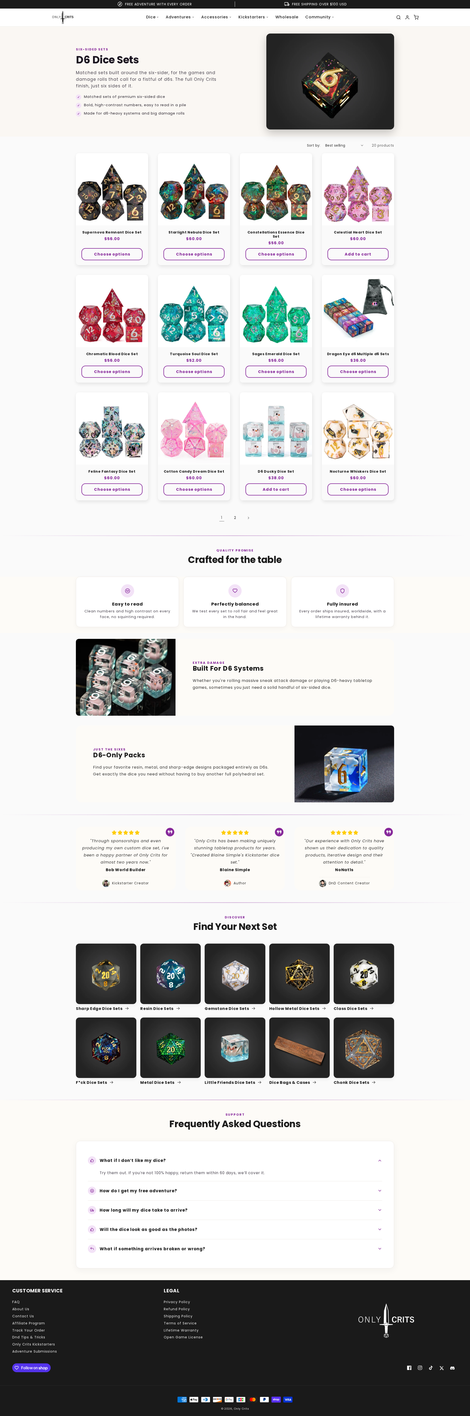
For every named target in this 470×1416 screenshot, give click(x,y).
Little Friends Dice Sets (230, 1082)
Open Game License (183, 1337)
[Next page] (248, 518)
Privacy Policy (177, 1301)
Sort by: (313, 145)
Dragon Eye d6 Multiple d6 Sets (358, 354)
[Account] (407, 17)
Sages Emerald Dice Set (276, 354)
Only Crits (241, 1409)
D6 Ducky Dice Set (276, 471)
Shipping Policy (178, 1316)
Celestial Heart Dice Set (358, 232)
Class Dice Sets (351, 1008)
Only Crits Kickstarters (33, 1344)
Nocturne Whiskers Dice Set (358, 471)
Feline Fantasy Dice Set (111, 471)
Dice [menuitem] (151, 17)
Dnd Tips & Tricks (28, 1337)
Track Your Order (28, 1330)
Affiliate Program (28, 1323)
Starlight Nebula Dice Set (194, 232)
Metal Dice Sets (158, 1082)
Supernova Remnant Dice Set (112, 232)
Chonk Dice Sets (352, 1082)
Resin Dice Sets (157, 1008)
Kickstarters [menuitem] (251, 17)
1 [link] (222, 517)
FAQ (16, 1301)
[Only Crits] (62, 17)
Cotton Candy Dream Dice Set (194, 471)
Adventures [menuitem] (178, 17)
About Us (20, 1309)
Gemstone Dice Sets (227, 1008)
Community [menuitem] (318, 17)
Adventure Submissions (34, 1351)
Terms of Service (180, 1323)
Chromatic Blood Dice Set (112, 354)
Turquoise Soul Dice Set (194, 354)
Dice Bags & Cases (290, 1082)
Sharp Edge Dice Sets (99, 1008)
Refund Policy (177, 1309)
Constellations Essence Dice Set (276, 234)
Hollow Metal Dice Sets (294, 1008)
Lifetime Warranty (181, 1330)
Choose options (112, 254)
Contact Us (23, 1316)
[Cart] (416, 17)
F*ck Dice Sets (92, 1082)
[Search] (398, 17)
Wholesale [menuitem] (286, 17)
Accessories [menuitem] (214, 17)
